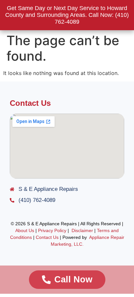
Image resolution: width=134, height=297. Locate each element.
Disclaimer (82, 230)
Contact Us (47, 237)
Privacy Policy (51, 230)
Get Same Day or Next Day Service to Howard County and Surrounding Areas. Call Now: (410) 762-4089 (67, 15)
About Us (24, 230)
